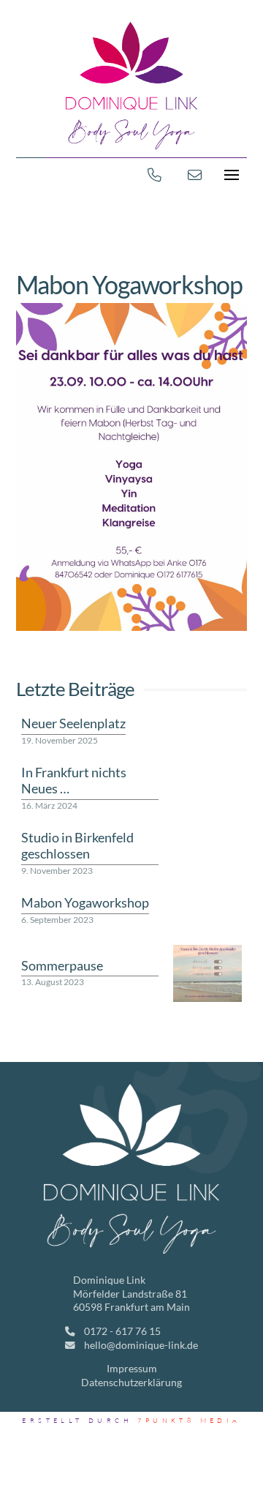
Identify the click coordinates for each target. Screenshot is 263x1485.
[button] (230, 174)
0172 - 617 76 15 (121, 1331)
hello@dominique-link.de (141, 1345)
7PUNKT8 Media (188, 1419)
